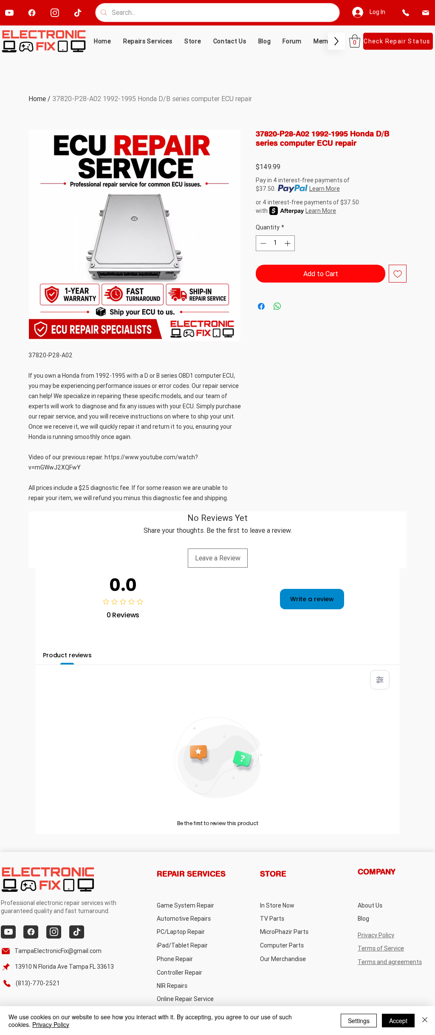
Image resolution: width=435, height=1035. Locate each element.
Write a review (312, 599)
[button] (193, 41)
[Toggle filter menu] (380, 680)
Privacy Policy (50, 1024)
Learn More (324, 188)
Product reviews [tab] (67, 655)
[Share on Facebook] (261, 306)
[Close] (425, 1020)
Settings (359, 1020)
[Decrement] (262, 243)
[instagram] (54, 12)
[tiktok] (77, 12)
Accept (398, 1020)
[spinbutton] (275, 243)
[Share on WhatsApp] (277, 306)
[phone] (405, 12)
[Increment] (288, 243)
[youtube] (9, 12)
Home (37, 98)
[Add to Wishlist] (398, 274)
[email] (425, 12)
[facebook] (31, 12)
